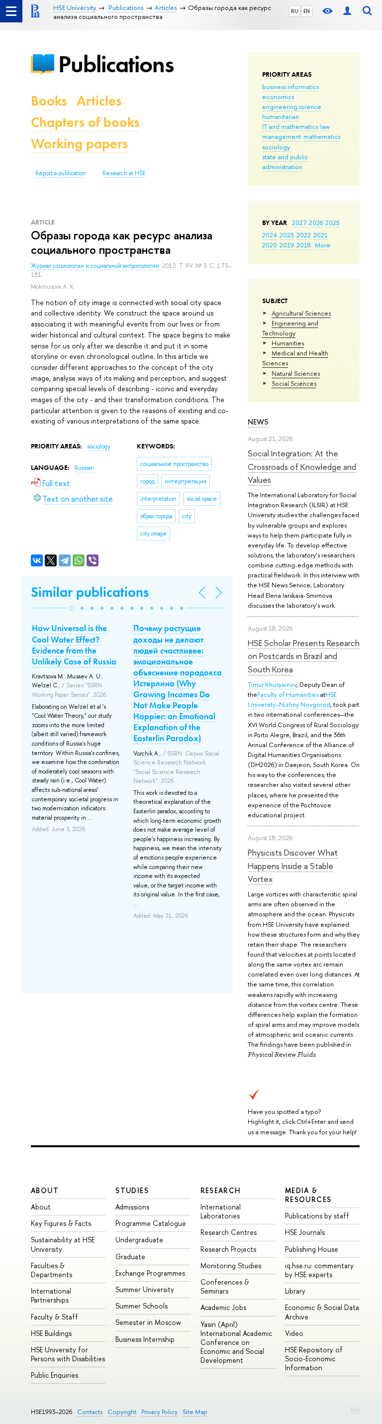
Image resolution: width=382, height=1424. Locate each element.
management (281, 136)
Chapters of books (85, 122)
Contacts (89, 1412)
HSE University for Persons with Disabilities (68, 1354)
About (45, 1190)
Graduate (130, 1256)
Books (49, 101)
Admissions (132, 1206)
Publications (116, 64)
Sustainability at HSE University (63, 1244)
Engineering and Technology (290, 328)
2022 (303, 234)
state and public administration (285, 161)
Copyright (121, 1412)
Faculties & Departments (51, 1270)
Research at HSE (124, 173)
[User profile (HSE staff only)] (347, 11)
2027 (299, 222)
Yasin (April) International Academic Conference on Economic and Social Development (236, 1342)
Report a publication (60, 173)
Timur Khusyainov (272, 684)
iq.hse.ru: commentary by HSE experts (319, 1270)
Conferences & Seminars (224, 1286)
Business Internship (145, 1339)
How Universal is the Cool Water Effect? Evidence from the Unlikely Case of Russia (74, 644)
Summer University (144, 1289)
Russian (84, 468)
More (322, 244)
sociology (276, 146)
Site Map (195, 1412)
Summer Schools (141, 1306)
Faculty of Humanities (287, 694)
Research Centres (228, 1232)
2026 (316, 222)
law (325, 126)
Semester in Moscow (148, 1322)
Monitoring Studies (230, 1265)
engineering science (291, 106)
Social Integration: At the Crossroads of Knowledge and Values (302, 466)
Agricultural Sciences (301, 313)
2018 (303, 244)
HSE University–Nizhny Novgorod (292, 699)
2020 (269, 244)
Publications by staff (317, 1215)
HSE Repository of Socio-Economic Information (314, 1358)
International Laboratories (220, 1211)
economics (278, 96)
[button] (72, 608)
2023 (287, 234)
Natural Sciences (296, 373)
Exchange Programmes (150, 1273)
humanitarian (280, 116)
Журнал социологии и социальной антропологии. (96, 266)
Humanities (288, 342)
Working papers (79, 143)
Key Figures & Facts (61, 1223)
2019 (287, 244)
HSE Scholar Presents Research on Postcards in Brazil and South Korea (304, 656)
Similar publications (90, 592)
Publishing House (311, 1249)
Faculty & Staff (54, 1316)
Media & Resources (308, 1195)
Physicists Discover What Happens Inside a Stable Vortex (293, 865)
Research (220, 1190)
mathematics (321, 136)
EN (306, 10)
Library (295, 1291)
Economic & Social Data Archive (322, 1312)
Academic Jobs (223, 1307)
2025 (332, 222)
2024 (269, 234)
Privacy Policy (159, 1412)
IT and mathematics (290, 126)
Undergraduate (139, 1239)
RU (294, 10)
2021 (320, 234)
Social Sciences (294, 383)
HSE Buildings (51, 1333)
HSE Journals (305, 1232)
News (258, 422)
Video (294, 1333)
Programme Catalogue (150, 1223)
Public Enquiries (54, 1375)
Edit (355, 1409)
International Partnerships (51, 1295)
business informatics (290, 86)
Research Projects (228, 1249)
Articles (99, 101)
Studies (132, 1190)
